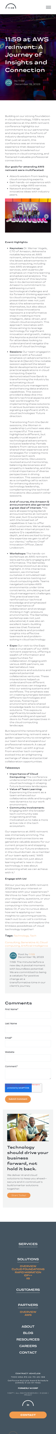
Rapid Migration (28, 1272)
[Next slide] (46, 216)
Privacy (28, 1395)
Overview (28, 1266)
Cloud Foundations (28, 1269)
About (28, 1326)
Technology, (22, 935)
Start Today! (18, 1195)
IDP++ (28, 1275)
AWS (28, 1315)
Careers (28, 1346)
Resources (27, 1339)
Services (28, 1244)
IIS (28, 1278)
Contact (28, 1352)
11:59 (21, 80)
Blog (28, 1333)
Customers (28, 1290)
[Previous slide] (9, 216)
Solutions (28, 1259)
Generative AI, (30, 942)
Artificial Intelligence (34, 945)
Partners (28, 1305)
